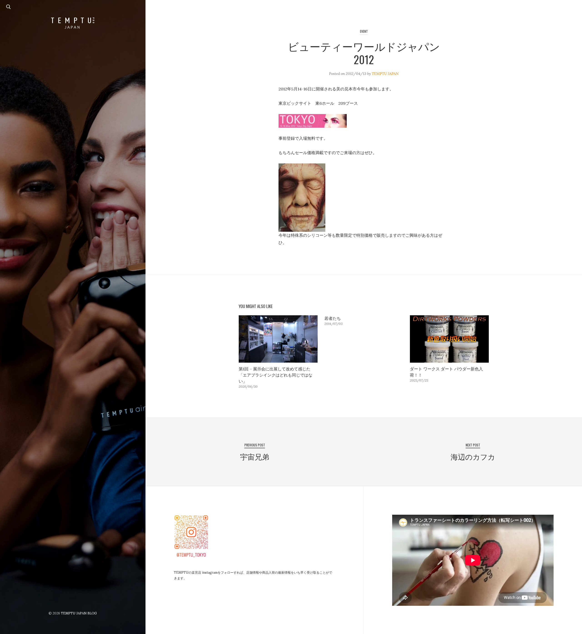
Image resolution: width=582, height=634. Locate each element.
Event (364, 31)
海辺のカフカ (473, 456)
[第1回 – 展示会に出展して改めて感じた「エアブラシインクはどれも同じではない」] (278, 339)
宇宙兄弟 (254, 456)
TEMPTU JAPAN (385, 73)
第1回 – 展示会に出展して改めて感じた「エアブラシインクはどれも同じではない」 (275, 375)
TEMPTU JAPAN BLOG (79, 613)
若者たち (332, 318)
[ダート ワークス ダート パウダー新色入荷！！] (449, 339)
